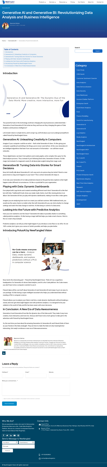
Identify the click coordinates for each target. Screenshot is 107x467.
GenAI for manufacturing (84, 120)
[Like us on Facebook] (3, 435)
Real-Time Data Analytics (84, 183)
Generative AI (81, 124)
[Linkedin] (4, 353)
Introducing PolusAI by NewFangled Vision (18, 63)
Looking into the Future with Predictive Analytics (20, 61)
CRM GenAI (80, 74)
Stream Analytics (82, 196)
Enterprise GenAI (82, 103)
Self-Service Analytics (83, 191)
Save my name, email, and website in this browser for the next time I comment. (22, 398)
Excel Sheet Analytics (83, 108)
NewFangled (80, 141)
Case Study (80, 70)
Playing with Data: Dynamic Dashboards (17, 59)
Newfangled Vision (82, 154)
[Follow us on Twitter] (7, 435)
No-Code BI (80, 158)
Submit (7, 451)
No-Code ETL (81, 162)
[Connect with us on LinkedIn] (10, 435)
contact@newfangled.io (48, 458)
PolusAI (78, 166)
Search (77, 48)
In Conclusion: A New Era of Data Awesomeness (20, 66)
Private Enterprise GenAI (84, 175)
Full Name (5, 372)
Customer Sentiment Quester (86, 78)
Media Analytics (81, 137)
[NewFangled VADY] (7, 2)
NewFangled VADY (82, 150)
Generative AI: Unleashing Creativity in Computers (20, 54)
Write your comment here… (10, 381)
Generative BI (12, 41)
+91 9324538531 (46, 454)
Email (27, 372)
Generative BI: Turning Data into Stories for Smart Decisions (24, 56)
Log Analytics (80, 133)
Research (79, 187)
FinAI (78, 112)
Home (4, 41)
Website (51, 372)
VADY (78, 204)
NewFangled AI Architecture (85, 145)
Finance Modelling (82, 116)
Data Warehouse (82, 95)
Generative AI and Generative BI (13, 125)
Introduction (9, 52)
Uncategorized (81, 200)
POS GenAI (80, 170)
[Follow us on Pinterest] (18, 435)
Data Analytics (81, 82)
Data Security (81, 91)
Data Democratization (83, 87)
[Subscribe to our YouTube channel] (14, 435)
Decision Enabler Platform (85, 99)
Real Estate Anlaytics (83, 179)
